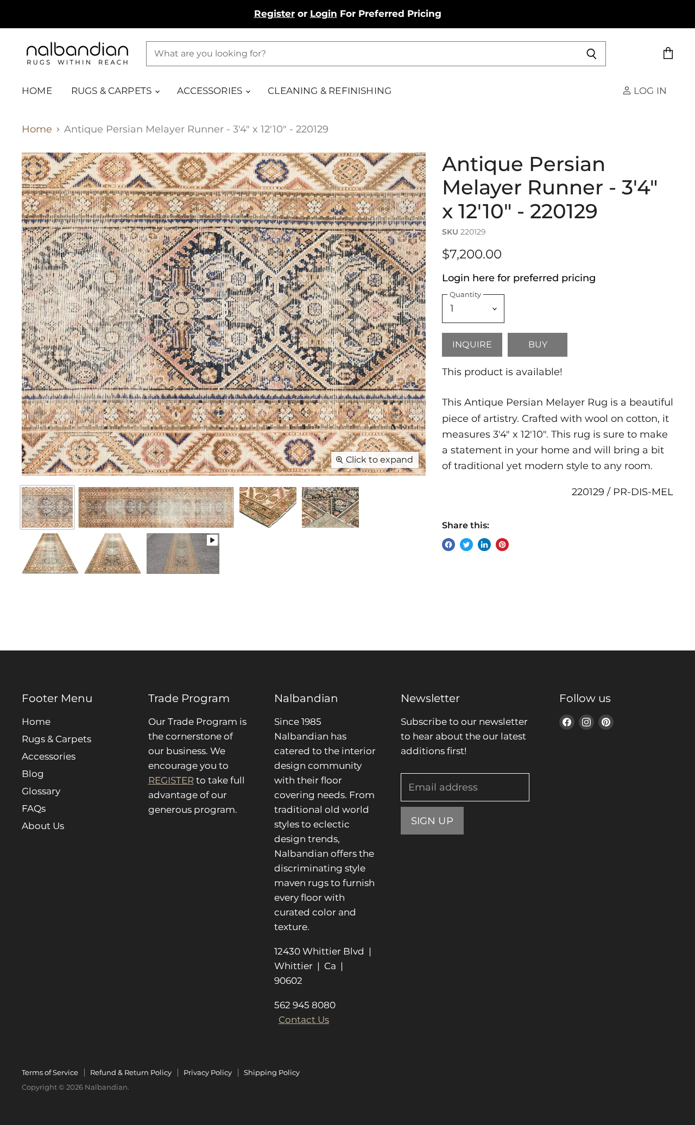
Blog (33, 773)
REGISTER (171, 780)
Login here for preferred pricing (519, 278)
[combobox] (361, 53)
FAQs (34, 808)
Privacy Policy (208, 1072)
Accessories (210, 90)
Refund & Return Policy (131, 1072)
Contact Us (304, 1019)
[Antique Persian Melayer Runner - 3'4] (156, 507)
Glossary (41, 791)
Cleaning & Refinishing (329, 90)
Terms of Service (50, 1072)
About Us (43, 825)
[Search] (591, 53)
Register (274, 13)
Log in (649, 90)
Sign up (432, 820)
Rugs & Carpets (112, 90)
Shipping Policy (272, 1072)
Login (323, 13)
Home (37, 90)
